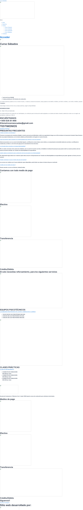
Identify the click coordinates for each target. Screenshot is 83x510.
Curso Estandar (8, 29)
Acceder (5, 37)
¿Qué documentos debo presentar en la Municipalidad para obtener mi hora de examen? (20, 139)
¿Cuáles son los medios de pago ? (8, 164)
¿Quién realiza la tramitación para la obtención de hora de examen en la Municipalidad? (20, 153)
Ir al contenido (3, 0)
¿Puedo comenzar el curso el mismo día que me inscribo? (13, 159)
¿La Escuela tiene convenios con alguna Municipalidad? (12, 146)
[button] (41, 20)
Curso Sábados (8, 32)
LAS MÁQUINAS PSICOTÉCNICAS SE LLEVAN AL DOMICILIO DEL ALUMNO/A (18, 311)
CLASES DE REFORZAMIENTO (7, 369)
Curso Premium (8, 27)
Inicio (3, 22)
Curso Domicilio (8, 30)
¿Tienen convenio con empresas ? (8, 132)
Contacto (4, 33)
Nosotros (4, 24)
